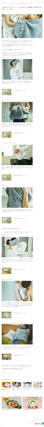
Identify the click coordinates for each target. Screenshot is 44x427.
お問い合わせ (32, 421)
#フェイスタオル (13, 372)
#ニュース (9, 372)
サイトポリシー (40, 421)
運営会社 (36, 421)
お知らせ (28, 421)
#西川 (2, 372)
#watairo (5, 372)
